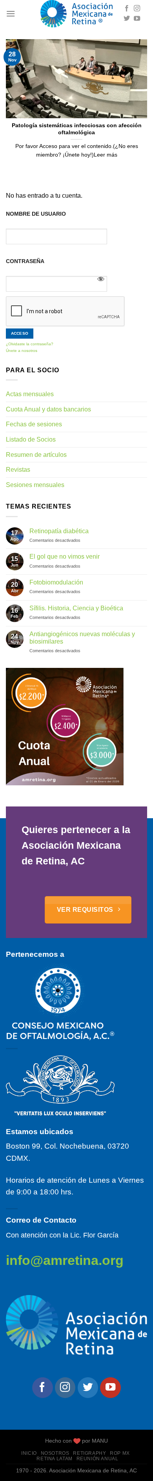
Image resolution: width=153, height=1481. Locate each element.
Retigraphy (89, 1453)
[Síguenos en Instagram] (137, 8)
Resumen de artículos (36, 454)
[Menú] (10, 13)
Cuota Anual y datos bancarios (48, 409)
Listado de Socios (31, 439)
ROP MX (120, 1453)
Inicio (29, 1453)
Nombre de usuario (36, 214)
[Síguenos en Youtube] (137, 18)
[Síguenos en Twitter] (127, 18)
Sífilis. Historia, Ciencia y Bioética (76, 608)
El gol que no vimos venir (64, 556)
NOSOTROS (55, 1453)
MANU (100, 1441)
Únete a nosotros (21, 350)
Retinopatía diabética (59, 531)
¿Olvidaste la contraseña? (29, 344)
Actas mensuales (30, 394)
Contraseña (25, 261)
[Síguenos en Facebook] (127, 8)
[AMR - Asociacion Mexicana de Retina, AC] (76, 13)
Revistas (18, 469)
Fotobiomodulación (56, 582)
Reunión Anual (97, 1458)
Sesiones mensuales (35, 485)
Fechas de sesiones (34, 424)
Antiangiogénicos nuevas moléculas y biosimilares (82, 638)
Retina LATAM (54, 1458)
